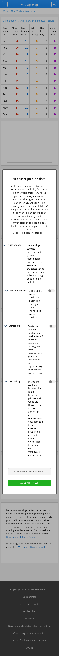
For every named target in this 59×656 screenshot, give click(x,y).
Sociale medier (18, 290)
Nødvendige (14, 244)
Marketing (14, 381)
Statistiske (14, 325)
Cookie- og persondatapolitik (29, 232)
